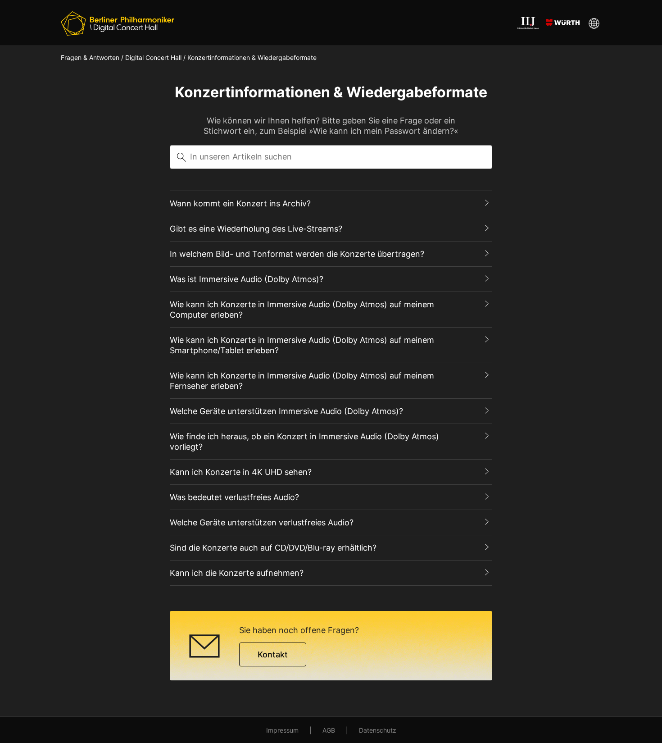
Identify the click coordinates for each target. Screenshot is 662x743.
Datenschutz (377, 730)
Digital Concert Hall (153, 57)
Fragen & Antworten (90, 57)
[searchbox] (331, 157)
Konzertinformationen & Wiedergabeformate (252, 57)
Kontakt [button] (273, 654)
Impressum (282, 730)
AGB (328, 730)
